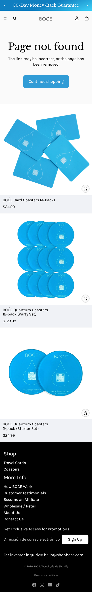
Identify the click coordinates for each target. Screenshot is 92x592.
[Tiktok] (58, 585)
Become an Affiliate (21, 499)
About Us (12, 512)
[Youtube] (50, 585)
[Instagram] (42, 585)
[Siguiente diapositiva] (87, 5)
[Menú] (5, 18)
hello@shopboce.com (63, 554)
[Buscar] (15, 18)
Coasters (12, 469)
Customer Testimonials (25, 493)
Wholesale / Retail (20, 506)
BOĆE (36, 566)
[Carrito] (87, 18)
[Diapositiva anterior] (5, 5)
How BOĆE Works (19, 486)
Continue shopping (46, 81)
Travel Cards (15, 462)
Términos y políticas (46, 575)
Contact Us (14, 519)
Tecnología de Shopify (54, 566)
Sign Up (75, 539)
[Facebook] (34, 585)
